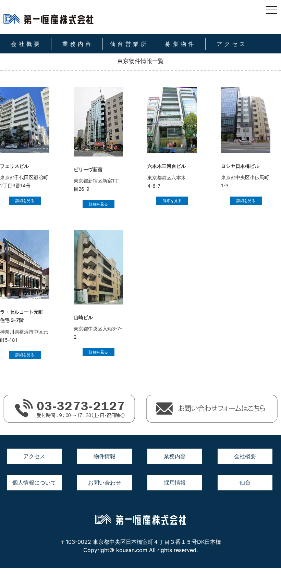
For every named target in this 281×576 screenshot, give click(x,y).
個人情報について (34, 482)
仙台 (245, 482)
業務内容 (77, 43)
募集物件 (180, 43)
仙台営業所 (129, 43)
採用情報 (175, 482)
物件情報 (104, 456)
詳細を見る (24, 200)
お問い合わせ (104, 482)
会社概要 (26, 43)
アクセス (232, 43)
